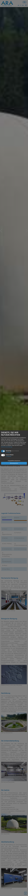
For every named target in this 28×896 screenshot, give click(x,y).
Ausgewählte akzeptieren (14, 460)
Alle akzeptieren (14, 463)
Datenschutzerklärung (6, 446)
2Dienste (8, 456)
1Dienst (8, 452)
